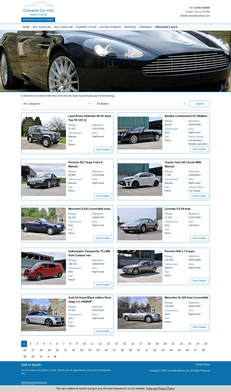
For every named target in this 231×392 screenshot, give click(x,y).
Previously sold (166, 27)
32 (73, 350)
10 (84, 343)
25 (205, 343)
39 (130, 350)
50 (32, 356)
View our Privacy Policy (160, 388)
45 (179, 350)
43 (162, 350)
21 (173, 343)
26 (24, 350)
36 (106, 350)
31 (65, 350)
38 (122, 350)
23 (189, 343)
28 (41, 350)
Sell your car (63, 27)
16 (132, 343)
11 (92, 343)
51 (41, 356)
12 (100, 343)
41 (146, 350)
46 (187, 350)
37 (114, 350)
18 (149, 343)
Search (199, 103)
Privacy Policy (203, 364)
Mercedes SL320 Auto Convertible (186, 297)
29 (49, 350)
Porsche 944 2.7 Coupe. (180, 251)
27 (32, 350)
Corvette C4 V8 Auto (178, 208)
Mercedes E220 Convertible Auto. (89, 208)
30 (57, 350)
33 (81, 350)
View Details (103, 149)
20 (165, 343)
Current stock (86, 27)
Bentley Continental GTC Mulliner (186, 116)
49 (24, 356)
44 (170, 350)
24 (197, 343)
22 (181, 343)
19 (157, 343)
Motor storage (110, 27)
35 (97, 350)
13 (108, 343)
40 (138, 350)
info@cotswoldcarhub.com (195, 15)
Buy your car (42, 27)
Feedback (145, 27)
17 (140, 343)
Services (130, 27)
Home (26, 27)
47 (195, 350)
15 (124, 343)
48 (203, 350)
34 (89, 350)
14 (116, 343)
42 (154, 350)
